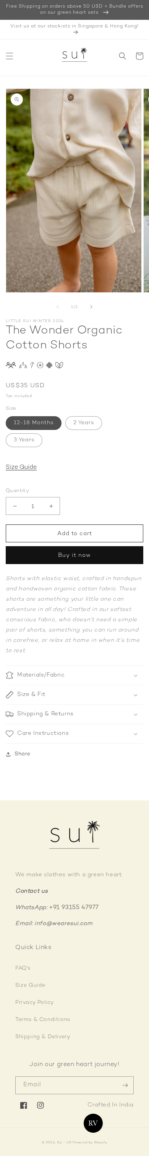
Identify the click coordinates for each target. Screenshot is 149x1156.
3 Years (24, 440)
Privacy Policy (34, 1002)
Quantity (17, 491)
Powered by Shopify (90, 1142)
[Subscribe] (125, 1085)
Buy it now (74, 555)
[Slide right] (91, 306)
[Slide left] (57, 306)
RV (93, 1123)
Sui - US (64, 1142)
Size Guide (21, 467)
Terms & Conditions (42, 1020)
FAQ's (23, 968)
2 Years (83, 423)
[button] (9, 56)
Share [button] (23, 754)
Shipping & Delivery (42, 1037)
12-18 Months (33, 423)
